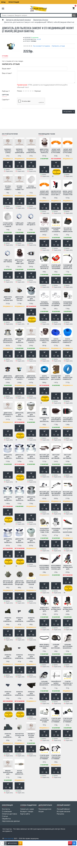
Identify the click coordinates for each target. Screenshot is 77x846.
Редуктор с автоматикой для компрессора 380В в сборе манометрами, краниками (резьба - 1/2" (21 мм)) (67, 609)
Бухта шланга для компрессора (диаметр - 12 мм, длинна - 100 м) (68, 377)
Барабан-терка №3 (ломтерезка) (31, 150)
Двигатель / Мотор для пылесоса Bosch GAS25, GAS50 (44, 150)
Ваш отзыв (6, 73)
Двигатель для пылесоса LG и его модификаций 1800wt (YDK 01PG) (8, 414)
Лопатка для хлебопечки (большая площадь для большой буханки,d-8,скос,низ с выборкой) (7, 619)
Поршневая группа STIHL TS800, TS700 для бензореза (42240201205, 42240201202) (44, 530)
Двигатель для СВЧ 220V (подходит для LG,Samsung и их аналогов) (19, 582)
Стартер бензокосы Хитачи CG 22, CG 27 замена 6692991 (44, 266)
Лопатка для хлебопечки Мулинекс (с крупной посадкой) (31, 693)
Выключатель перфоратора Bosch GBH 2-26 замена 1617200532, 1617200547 (56, 193)
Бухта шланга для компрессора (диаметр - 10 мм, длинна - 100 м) (44, 377)
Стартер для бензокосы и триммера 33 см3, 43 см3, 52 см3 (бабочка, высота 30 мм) (56, 757)
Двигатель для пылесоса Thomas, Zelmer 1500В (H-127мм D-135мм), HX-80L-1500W (31, 540)
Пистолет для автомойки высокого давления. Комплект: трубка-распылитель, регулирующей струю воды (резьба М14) (56, 493)
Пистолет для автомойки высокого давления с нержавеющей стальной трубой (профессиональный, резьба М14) (44, 493)
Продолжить (67, 111)
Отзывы (5, 56)
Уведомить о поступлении (32, 319)
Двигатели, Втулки (40, 20)
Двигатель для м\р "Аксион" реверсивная (31, 261)
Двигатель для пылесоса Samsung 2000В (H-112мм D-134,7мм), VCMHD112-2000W (8, 498)
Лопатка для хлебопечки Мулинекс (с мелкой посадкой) (7, 735)
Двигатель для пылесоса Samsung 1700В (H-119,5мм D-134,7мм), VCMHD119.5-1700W (8, 456)
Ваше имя (6, 68)
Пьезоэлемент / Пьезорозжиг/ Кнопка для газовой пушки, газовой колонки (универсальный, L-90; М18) (56, 567)
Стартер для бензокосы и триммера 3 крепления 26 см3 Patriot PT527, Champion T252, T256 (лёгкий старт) (44, 757)
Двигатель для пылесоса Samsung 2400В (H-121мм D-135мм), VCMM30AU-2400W (8, 540)
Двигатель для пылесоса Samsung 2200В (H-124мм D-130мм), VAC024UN (31, 498)
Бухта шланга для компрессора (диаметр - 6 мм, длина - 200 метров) (56, 340)
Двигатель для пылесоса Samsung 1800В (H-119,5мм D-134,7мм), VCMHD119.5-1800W (31, 456)
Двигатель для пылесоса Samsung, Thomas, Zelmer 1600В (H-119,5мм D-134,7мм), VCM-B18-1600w (19, 540)
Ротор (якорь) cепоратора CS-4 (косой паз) (19, 772)
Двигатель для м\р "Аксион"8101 (8, 298)
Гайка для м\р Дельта (31, 224)
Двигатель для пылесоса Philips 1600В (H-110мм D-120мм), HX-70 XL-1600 (19, 414)
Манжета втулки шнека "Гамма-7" (31, 735)
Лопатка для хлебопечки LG (7, 656)
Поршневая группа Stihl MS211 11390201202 (44, 340)
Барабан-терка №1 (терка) (7, 150)
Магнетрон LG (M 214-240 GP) (19, 735)
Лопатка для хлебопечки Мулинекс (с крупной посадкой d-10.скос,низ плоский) (19, 693)
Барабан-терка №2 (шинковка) (19, 150)
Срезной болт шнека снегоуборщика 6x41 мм (56, 683)
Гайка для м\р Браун (19, 224)
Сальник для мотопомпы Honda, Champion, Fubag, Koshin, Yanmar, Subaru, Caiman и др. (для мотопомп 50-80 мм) (56, 646)
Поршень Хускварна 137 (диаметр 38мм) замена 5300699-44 (56, 303)
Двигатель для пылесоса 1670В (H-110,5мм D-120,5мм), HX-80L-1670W (31, 298)
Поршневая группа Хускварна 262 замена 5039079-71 (56, 229)
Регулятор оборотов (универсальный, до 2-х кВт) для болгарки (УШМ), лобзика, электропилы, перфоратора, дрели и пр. (67, 229)
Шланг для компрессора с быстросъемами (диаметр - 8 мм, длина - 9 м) (67, 150)
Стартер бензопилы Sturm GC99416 (44, 720)
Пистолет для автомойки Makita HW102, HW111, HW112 (67, 456)
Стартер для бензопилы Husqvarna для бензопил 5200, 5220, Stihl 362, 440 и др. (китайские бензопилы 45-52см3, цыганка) (56, 266)
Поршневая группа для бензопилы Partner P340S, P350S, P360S (67, 303)
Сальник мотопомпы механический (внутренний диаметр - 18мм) (67, 646)
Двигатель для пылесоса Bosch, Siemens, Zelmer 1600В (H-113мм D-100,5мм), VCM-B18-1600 (19, 340)
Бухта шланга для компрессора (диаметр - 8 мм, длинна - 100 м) (68, 340)
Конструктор (8, 838)
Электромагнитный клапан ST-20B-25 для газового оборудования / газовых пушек (56, 377)
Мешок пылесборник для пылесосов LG (8, 772)
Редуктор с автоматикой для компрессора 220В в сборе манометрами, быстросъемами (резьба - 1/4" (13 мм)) (44, 609)
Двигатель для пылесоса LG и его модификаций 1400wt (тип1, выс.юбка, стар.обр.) (8, 377)
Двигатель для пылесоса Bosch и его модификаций (8, 340)
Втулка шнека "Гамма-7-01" (19, 187)
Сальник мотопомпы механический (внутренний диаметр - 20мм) (44, 683)
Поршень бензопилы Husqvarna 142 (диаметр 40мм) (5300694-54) (44, 303)
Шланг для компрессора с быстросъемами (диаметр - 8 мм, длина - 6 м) (56, 150)
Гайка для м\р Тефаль (8, 261)
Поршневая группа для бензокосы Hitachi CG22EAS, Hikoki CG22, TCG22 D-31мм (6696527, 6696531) (44, 229)
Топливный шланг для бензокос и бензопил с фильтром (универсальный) (67, 266)
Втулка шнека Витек (31, 187)
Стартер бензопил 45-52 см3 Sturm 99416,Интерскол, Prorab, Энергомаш (67, 683)
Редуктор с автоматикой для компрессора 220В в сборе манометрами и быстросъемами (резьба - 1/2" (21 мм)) (67, 567)
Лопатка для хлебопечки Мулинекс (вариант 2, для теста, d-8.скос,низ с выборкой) (31, 656)
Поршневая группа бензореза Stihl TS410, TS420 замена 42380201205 (56, 530)
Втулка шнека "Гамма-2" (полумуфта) (8, 187)
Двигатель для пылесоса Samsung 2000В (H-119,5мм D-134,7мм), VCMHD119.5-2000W (19, 498)
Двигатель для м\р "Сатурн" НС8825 (19, 298)
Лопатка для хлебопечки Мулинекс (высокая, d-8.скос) (8, 693)
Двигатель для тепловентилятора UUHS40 (31, 582)
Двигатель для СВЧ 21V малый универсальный (8, 582)
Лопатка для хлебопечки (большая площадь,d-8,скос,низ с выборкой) (31, 619)
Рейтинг (5, 91)
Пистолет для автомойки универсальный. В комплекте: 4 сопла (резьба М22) (67, 493)
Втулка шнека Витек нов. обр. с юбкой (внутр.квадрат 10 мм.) (8, 224)
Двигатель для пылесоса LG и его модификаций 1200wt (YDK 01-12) (31, 340)
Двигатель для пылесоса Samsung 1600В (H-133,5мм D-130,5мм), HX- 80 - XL (31, 414)
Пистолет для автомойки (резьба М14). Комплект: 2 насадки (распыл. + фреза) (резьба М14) (56, 456)
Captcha (5, 99)
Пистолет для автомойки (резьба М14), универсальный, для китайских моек (44, 456)
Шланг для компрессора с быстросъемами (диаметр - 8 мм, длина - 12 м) (44, 193)
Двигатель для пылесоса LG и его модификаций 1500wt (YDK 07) (31, 377)
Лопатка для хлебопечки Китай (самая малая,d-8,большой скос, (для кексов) (19, 656)
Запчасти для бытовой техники (18, 20)
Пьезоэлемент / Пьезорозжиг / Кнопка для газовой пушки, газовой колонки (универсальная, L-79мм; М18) (44, 567)
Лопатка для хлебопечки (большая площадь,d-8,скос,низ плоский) (19, 619)
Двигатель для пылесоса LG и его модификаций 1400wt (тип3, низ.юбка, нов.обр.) (19, 377)
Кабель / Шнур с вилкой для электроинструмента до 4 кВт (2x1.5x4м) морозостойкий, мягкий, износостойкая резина (67, 193)
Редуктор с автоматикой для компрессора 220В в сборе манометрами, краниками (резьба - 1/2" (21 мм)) (56, 609)
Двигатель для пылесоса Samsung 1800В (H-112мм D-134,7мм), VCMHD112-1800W (19, 456)
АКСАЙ (39, 39)
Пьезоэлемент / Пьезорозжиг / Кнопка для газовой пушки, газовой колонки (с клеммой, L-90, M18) (67, 530)
